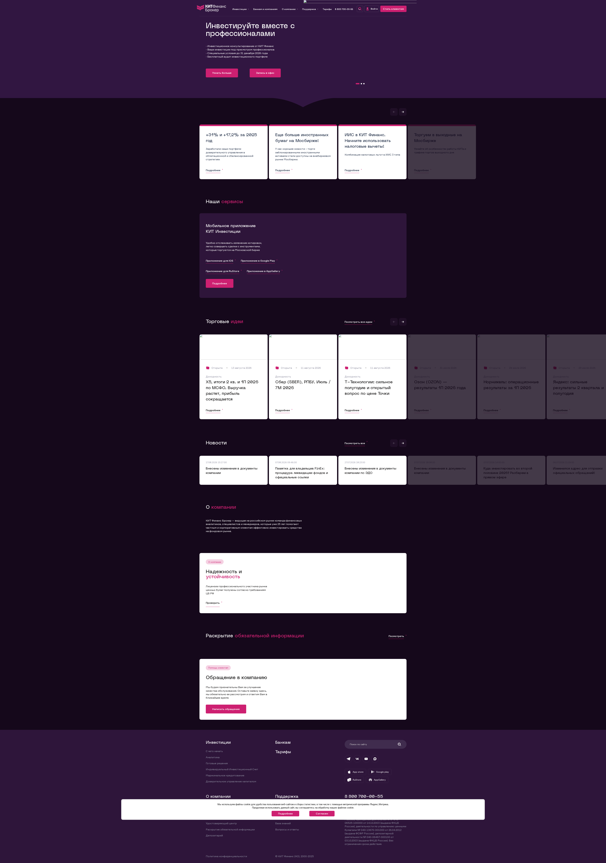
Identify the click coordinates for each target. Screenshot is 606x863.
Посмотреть (396, 636)
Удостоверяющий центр (221, 823)
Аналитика (213, 757)
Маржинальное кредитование (225, 775)
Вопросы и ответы (287, 829)
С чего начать (214, 751)
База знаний (283, 823)
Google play (382, 771)
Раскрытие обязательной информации (230, 829)
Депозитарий (214, 835)
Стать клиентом (393, 8)
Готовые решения (217, 763)
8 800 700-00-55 (344, 9)
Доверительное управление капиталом (231, 781)
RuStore (357, 779)
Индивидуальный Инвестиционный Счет (232, 769)
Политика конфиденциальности (226, 856)
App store (358, 771)
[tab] (357, 83)
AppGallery (380, 779)
